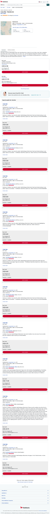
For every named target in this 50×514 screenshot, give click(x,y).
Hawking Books (9, 330)
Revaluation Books (10, 452)
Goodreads (16, 15)
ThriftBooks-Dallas (10, 257)
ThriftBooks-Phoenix (10, 147)
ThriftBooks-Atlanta (10, 183)
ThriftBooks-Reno (10, 111)
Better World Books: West (11, 366)
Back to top (25, 486)
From (16, 30)
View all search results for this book (25, 482)
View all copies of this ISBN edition (20, 27)
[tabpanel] (24, 54)
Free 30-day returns (25, 88)
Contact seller (5, 118)
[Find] (48, 5)
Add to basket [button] (25, 72)
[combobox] (27, 5)
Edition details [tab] (11, 49)
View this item (4, 64)
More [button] (24, 56)
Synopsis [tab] (4, 49)
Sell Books (8, 404)
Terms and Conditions (43, 510)
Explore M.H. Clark (35, 95)
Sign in (44, 1)
